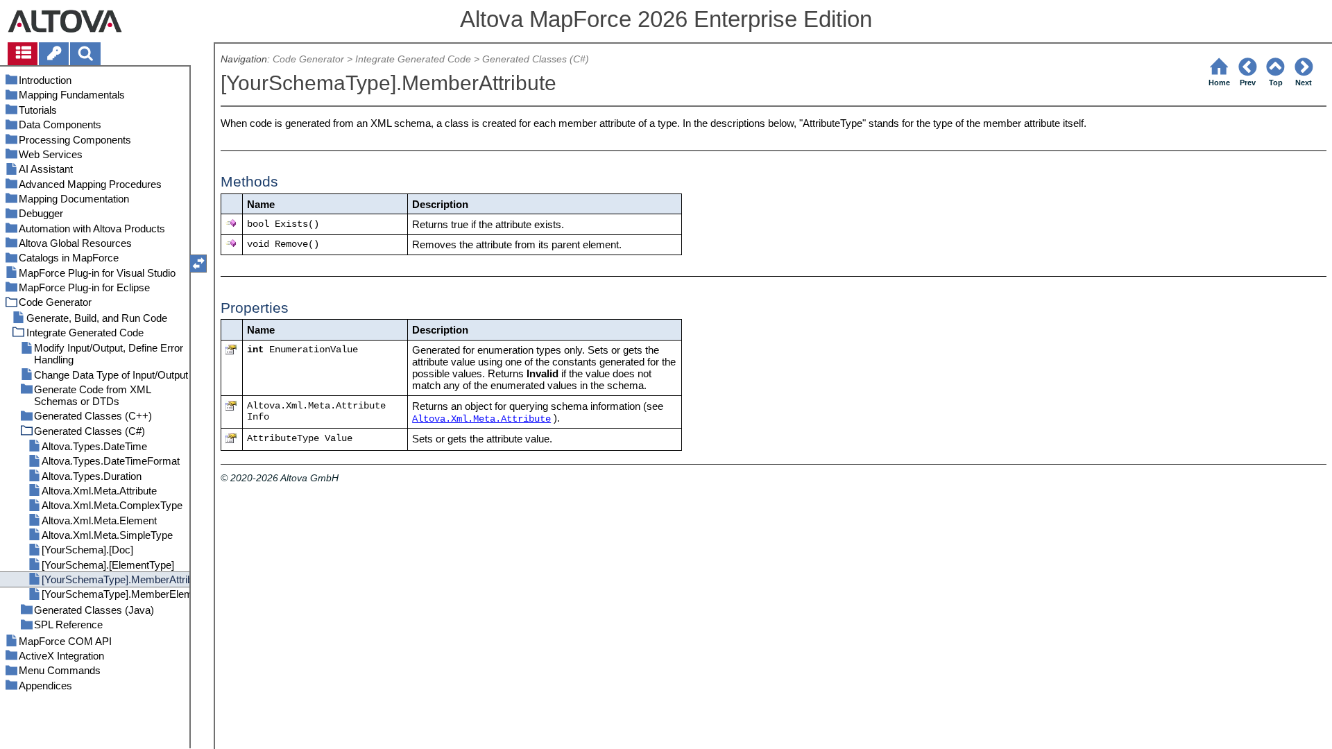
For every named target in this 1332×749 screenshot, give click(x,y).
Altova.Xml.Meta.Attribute (481, 419)
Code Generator (308, 59)
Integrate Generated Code (413, 59)
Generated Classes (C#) (535, 59)
